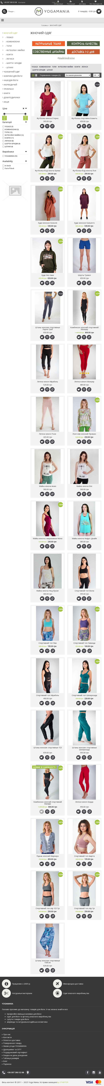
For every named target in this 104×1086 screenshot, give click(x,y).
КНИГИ (7, 93)
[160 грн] (4, 114)
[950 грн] (25, 114)
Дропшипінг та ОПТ (12, 1049)
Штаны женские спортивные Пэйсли (47, 961)
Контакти (7, 1037)
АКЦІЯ (6, 102)
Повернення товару (12, 1043)
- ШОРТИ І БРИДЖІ (13, 63)
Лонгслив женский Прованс (84, 434)
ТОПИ (54, 67)
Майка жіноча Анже (47, 486)
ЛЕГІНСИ (85, 67)
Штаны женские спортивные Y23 (47, 747)
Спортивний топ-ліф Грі (84, 908)
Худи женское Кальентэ (84, 223)
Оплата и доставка (11, 1040)
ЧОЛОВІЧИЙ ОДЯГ (12, 72)
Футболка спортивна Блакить (84, 118)
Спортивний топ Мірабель (47, 695)
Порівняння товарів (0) (50, 75)
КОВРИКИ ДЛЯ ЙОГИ (13, 76)
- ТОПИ (8, 46)
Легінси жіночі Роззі (47, 434)
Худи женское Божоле (47, 223)
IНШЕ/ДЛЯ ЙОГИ (11, 80)
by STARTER (62, 1082)
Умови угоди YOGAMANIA (14, 1046)
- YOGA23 (8, 37)
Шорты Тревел (84, 275)
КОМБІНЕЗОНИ (45, 67)
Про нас (7, 1034)
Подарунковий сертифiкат (15, 1052)
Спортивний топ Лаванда (84, 643)
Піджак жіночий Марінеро (48, 856)
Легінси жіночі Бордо (84, 802)
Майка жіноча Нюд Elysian (47, 591)
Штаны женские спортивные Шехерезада (84, 748)
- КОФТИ (8, 54)
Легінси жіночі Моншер (84, 381)
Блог (5, 1061)
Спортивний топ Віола (84, 591)
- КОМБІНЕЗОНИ (12, 41)
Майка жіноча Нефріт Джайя (84, 538)
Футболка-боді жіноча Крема (47, 170)
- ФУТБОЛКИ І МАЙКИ (14, 50)
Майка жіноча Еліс (84, 486)
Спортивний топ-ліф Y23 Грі (48, 908)
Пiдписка (7, 1064)
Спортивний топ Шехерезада (84, 695)
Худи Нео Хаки (47, 275)
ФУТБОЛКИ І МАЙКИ (65, 67)
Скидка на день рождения (15, 1055)
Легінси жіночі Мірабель (47, 381)
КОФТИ (77, 67)
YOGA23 (35, 67)
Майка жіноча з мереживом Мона (47, 538)
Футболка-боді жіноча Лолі (84, 170)
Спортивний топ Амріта (84, 856)
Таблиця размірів (11, 1058)
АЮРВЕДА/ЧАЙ (10, 84)
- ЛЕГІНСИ (9, 59)
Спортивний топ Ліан (48, 643)
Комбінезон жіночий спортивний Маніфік (47, 803)
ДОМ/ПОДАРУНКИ (12, 97)
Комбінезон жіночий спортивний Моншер (84, 328)
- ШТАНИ (8, 67)
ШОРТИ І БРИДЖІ (38, 70)
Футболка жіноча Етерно (47, 118)
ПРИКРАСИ (9, 89)
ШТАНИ (50, 70)
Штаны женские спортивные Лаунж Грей (47, 328)
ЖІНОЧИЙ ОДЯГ (11, 33)
